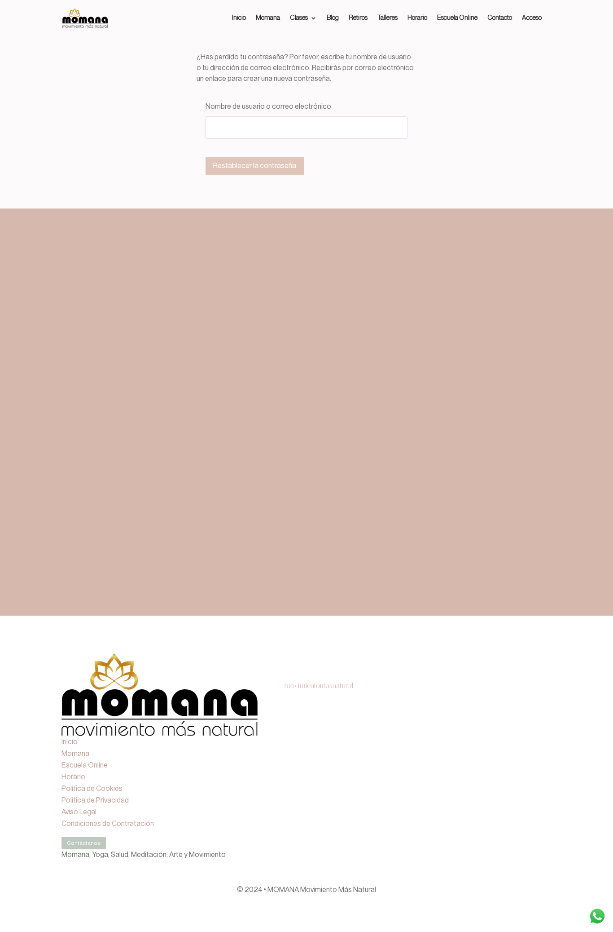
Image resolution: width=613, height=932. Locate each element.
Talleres (387, 18)
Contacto (499, 18)
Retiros (358, 18)
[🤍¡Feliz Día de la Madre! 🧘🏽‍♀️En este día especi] (503, 779)
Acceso (532, 18)
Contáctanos (84, 843)
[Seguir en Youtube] (544, 825)
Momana (268, 18)
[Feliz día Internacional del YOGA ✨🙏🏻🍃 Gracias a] (307, 724)
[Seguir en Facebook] (526, 825)
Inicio (239, 18)
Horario (417, 18)
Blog (333, 18)
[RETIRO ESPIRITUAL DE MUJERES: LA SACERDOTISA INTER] (404, 724)
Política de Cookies (92, 788)
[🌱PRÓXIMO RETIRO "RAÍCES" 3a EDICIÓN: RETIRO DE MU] (307, 779)
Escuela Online (457, 18)
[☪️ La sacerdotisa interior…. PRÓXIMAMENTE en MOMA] (404, 779)
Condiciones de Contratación (107, 823)
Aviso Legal (78, 812)
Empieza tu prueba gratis (357, 467)
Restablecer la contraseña (254, 165)
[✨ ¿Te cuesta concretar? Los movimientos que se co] (503, 724)
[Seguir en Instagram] (508, 825)
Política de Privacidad (95, 800)
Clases (299, 18)
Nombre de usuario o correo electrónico (268, 106)
